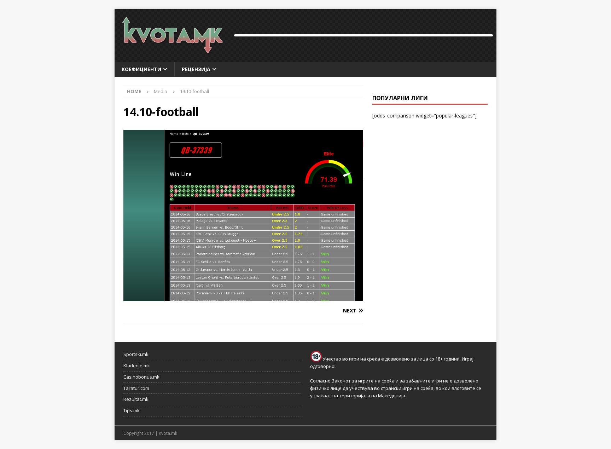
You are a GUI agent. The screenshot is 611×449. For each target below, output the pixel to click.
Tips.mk (131, 410)
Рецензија (196, 69)
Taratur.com (136, 388)
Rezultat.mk (136, 399)
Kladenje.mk (136, 365)
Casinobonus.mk (141, 377)
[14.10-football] (243, 297)
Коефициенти (141, 69)
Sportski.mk (136, 354)
